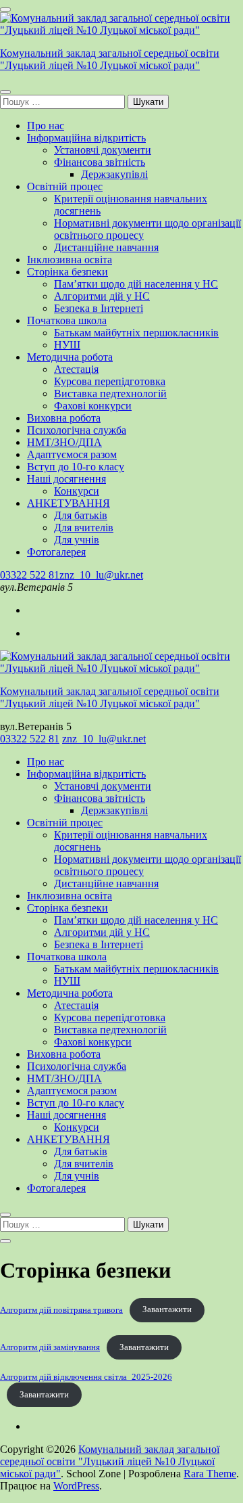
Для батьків (80, 515)
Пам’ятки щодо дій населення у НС (136, 284)
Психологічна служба (76, 430)
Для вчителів (83, 527)
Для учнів (76, 539)
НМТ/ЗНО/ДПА (64, 442)
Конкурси (76, 491)
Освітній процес (65, 186)
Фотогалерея (56, 552)
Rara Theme (210, 1473)
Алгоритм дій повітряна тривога (61, 1309)
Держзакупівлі (114, 174)
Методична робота (70, 357)
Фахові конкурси (93, 405)
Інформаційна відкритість (86, 137)
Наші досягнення (66, 479)
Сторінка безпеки (67, 271)
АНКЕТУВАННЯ (68, 503)
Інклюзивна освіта (69, 259)
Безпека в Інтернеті (98, 308)
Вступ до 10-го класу (75, 466)
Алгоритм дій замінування (50, 1347)
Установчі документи (102, 150)
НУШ (67, 345)
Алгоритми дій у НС (102, 296)
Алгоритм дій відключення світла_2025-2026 (86, 1377)
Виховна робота (64, 418)
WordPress (76, 1485)
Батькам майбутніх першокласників (136, 332)
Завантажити (167, 1309)
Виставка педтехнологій (110, 393)
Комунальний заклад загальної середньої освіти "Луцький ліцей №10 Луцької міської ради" (109, 59)
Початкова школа (67, 320)
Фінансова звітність (99, 162)
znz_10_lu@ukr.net (101, 575)
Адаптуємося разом (72, 454)
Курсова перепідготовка (109, 381)
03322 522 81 (29, 575)
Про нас (45, 125)
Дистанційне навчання (106, 247)
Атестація (76, 369)
